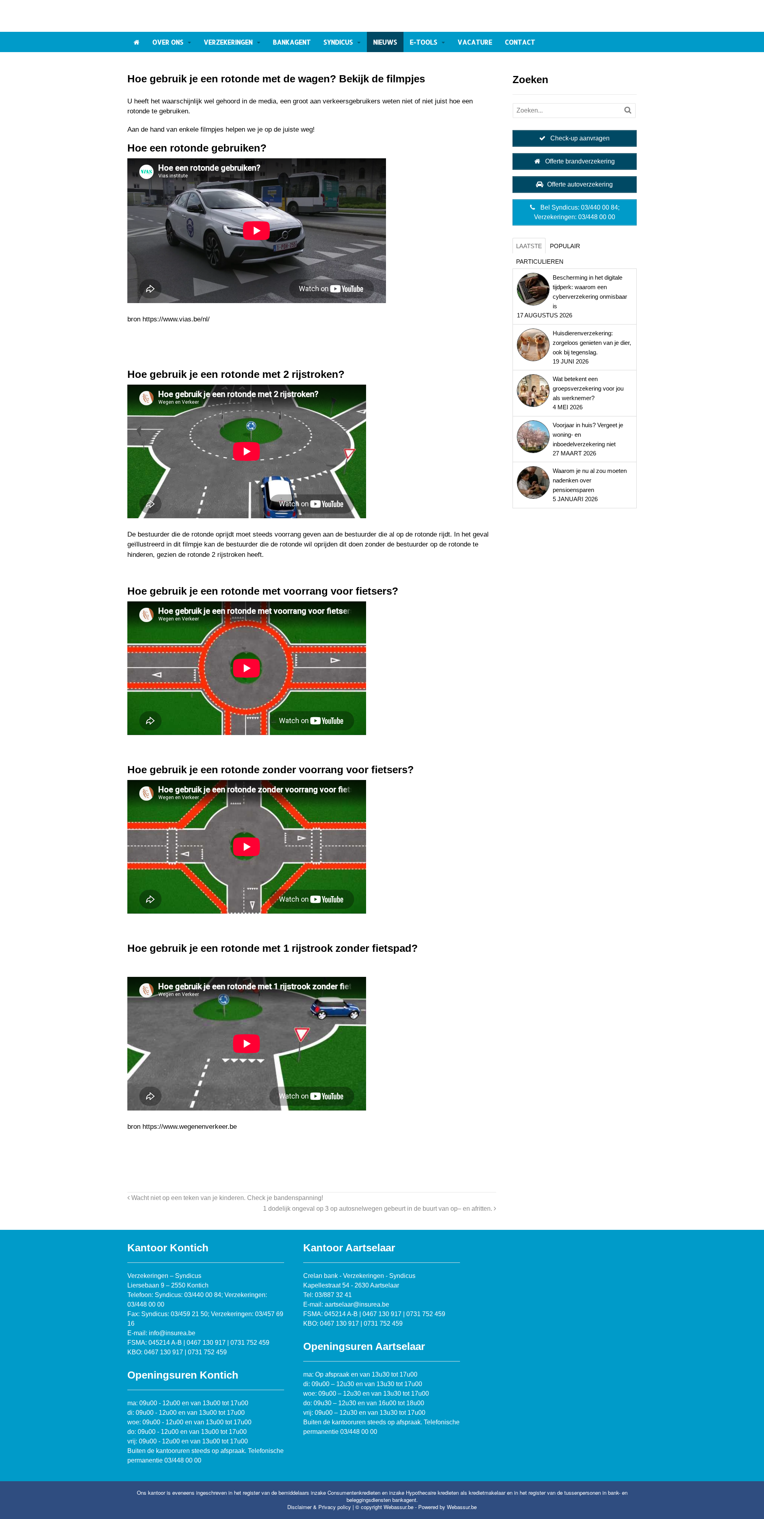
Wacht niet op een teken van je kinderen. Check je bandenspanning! (226, 1197)
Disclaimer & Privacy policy (319, 1507)
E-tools (423, 42)
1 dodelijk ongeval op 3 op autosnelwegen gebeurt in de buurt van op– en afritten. (378, 1208)
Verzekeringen (228, 42)
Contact (520, 42)
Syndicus (338, 42)
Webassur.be (462, 1507)
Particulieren (539, 261)
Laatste (529, 246)
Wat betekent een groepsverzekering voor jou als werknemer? (588, 388)
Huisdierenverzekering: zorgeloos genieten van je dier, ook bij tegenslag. (592, 343)
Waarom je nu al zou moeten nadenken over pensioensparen (590, 480)
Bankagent (292, 42)
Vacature (475, 42)
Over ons (167, 42)
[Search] (627, 110)
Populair (565, 246)
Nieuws (385, 42)
